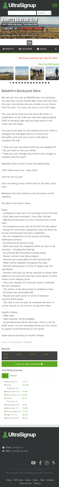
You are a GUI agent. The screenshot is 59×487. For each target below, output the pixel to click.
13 (45, 82)
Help (42, 480)
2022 (46, 354)
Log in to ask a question (28, 364)
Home (8, 480)
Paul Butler (11, 408)
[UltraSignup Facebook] (40, 462)
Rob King (10, 382)
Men (5, 376)
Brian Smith (11, 392)
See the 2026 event (49, 64)
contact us (17, 447)
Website (9, 49)
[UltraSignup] (19, 4)
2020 (5, 357)
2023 (32, 354)
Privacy (37, 483)
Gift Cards (18, 480)
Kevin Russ (11, 418)
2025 (5, 354)
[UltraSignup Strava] (54, 462)
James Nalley (12, 411)
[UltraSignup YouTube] (33, 462)
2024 (19, 354)
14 (48, 82)
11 (39, 82)
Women (13, 375)
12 (42, 82)
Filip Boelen (11, 405)
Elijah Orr (10, 415)
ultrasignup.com (19, 451)
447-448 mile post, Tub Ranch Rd (19, 24)
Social (43, 49)
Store (35, 480)
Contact (50, 480)
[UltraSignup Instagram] (47, 462)
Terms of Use (25, 483)
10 (37, 82)
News (27, 480)
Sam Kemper (12, 395)
